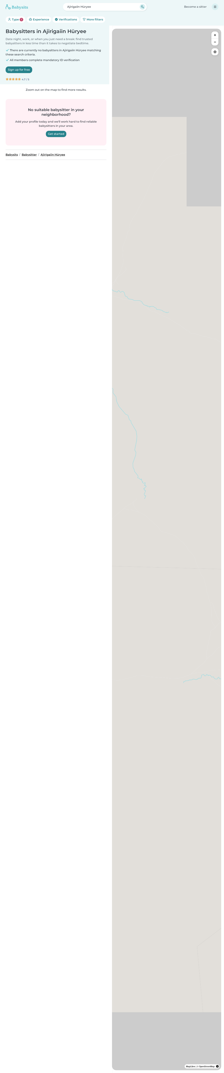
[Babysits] (17, 7)
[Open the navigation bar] (215, 6)
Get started (56, 134)
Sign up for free (19, 69)
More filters (94, 19)
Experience (40, 19)
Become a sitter (195, 6)
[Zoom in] (214, 34)
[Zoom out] (214, 41)
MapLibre (190, 1066)
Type (16, 19)
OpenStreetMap (207, 1066)
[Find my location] (214, 51)
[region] (166, 549)
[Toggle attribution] (217, 1066)
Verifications (67, 19)
